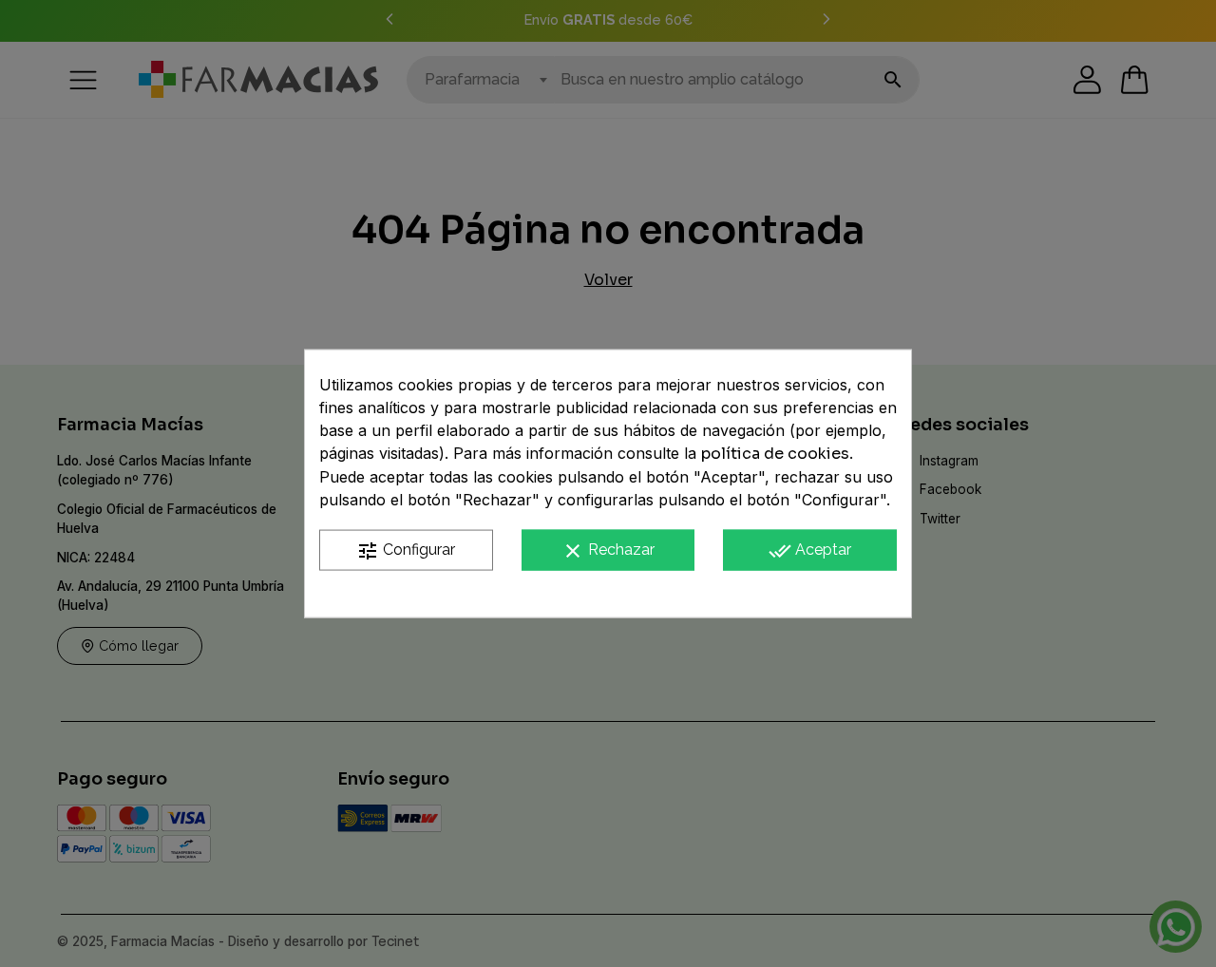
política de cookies (775, 454)
